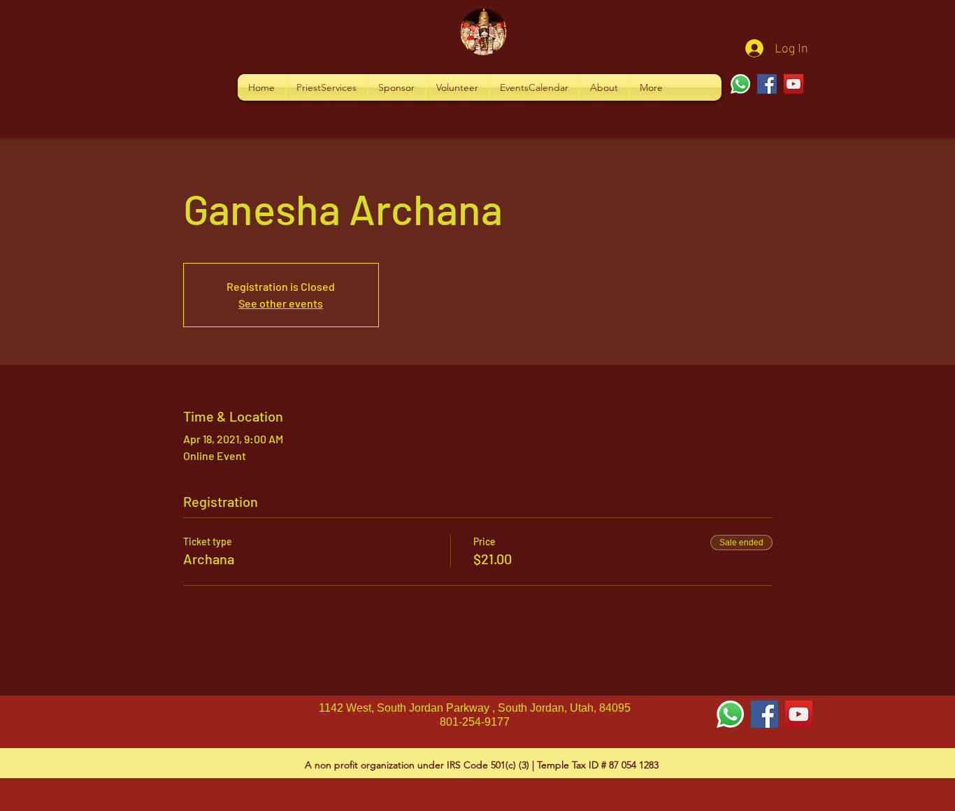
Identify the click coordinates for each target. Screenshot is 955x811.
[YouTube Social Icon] (798, 714)
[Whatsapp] (740, 84)
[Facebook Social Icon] (764, 714)
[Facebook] (767, 84)
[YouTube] (793, 84)
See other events (280, 303)
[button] (326, 87)
